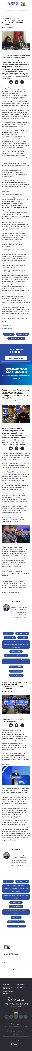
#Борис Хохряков (16, 675)
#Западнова (8, 334)
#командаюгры (6, 325)
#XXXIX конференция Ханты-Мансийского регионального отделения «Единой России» (16, 644)
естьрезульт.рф (16, 476)
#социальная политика (16, 338)
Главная (4, 8)
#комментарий (22, 334)
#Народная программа (16, 922)
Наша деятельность (14, 8)
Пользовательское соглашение (16, 1029)
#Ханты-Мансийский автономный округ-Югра (16, 897)
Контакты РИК (21, 987)
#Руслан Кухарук (16, 671)
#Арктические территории (16, 926)
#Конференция (16, 651)
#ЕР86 (4, 321)
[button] (13, 969)
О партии (6, 984)
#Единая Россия (22, 633)
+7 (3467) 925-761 (16, 1000)
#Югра (23, 637)
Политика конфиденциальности (16, 1031)
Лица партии (21, 984)
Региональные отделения (7, 987)
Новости (24, 8)
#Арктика (16, 917)
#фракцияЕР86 (7, 328)
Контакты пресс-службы (8, 992)
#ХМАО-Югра (10, 637)
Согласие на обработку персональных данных (16, 1035)
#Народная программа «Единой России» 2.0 (16, 661)
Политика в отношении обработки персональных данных (16, 1033)
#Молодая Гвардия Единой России (16, 655)
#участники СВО (16, 667)
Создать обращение (16, 358)
